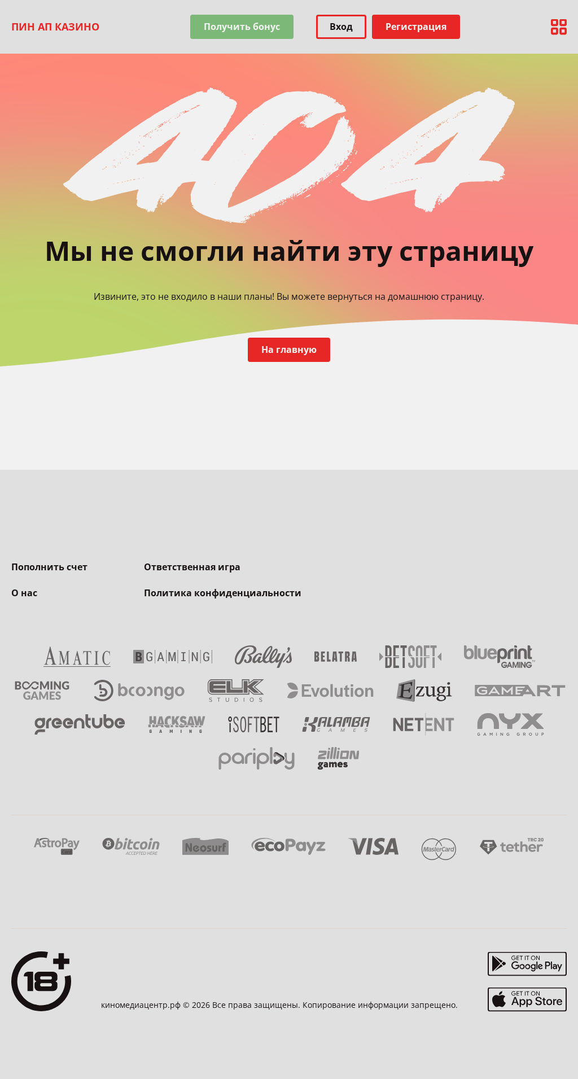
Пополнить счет (49, 567)
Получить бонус (242, 26)
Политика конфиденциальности (222, 593)
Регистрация (416, 26)
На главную (289, 349)
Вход (341, 26)
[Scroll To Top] (555, 1045)
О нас (24, 593)
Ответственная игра (192, 567)
